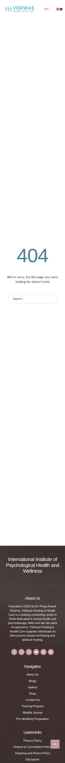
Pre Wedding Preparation (32, 718)
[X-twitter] (29, 652)
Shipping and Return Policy (32, 753)
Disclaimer (32, 759)
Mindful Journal (32, 712)
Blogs (32, 681)
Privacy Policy (32, 740)
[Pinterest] (43, 652)
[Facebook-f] (14, 652)
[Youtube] (36, 652)
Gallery (32, 687)
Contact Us (32, 699)
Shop (32, 693)
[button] (55, 744)
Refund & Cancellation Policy (32, 746)
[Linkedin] (51, 652)
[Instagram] (21, 652)
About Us (32, 674)
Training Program (32, 706)
